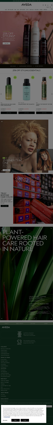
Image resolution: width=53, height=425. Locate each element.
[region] (23, 414)
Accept (24, 420)
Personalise (5, 420)
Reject (15, 420)
